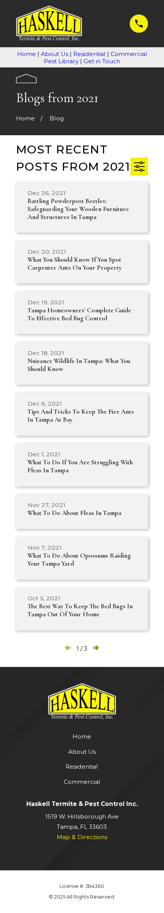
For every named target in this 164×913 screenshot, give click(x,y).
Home (81, 736)
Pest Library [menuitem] (61, 61)
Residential (82, 766)
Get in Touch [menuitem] (102, 61)
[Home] (49, 23)
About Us (82, 751)
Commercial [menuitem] (129, 54)
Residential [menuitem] (89, 54)
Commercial (82, 781)
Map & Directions (82, 837)
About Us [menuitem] (54, 54)
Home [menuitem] (26, 54)
